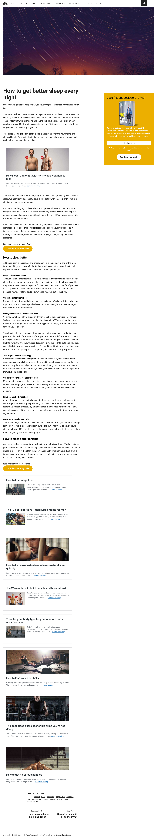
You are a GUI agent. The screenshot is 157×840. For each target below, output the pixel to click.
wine (38, 801)
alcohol (37, 797)
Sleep (42, 793)
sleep (66, 799)
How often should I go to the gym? (66, 814)
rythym (59, 799)
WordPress (44, 835)
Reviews (99, 3)
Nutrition (73, 3)
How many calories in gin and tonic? (39, 814)
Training (59, 3)
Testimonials (45, 3)
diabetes (69, 797)
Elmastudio (65, 835)
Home (12, 3)
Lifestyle (86, 3)
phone (52, 799)
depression (60, 797)
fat (28, 799)
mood (45, 799)
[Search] (144, 3)
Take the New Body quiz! (18, 248)
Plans (34, 3)
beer (43, 797)
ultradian (31, 801)
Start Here (23, 3)
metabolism (36, 799)
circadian (50, 797)
